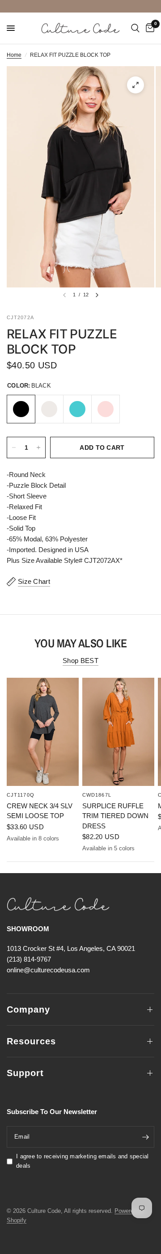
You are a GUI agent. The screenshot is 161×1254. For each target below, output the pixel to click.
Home (14, 55)
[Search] (135, 28)
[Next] (97, 295)
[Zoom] (135, 84)
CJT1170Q (20, 794)
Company (28, 1009)
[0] (148, 28)
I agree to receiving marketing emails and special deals (82, 1161)
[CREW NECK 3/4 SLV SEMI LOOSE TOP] (43, 732)
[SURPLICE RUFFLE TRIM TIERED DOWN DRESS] (118, 732)
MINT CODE (77, 409)
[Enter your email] (145, 1137)
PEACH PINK (105, 409)
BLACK (21, 409)
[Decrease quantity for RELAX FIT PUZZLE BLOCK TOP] (14, 447)
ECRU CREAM (49, 409)
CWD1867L (96, 794)
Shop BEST (80, 660)
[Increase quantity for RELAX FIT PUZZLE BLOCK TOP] (38, 447)
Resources (31, 1041)
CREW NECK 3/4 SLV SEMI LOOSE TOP (39, 810)
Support (25, 1073)
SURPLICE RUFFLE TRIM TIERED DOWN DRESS (115, 815)
